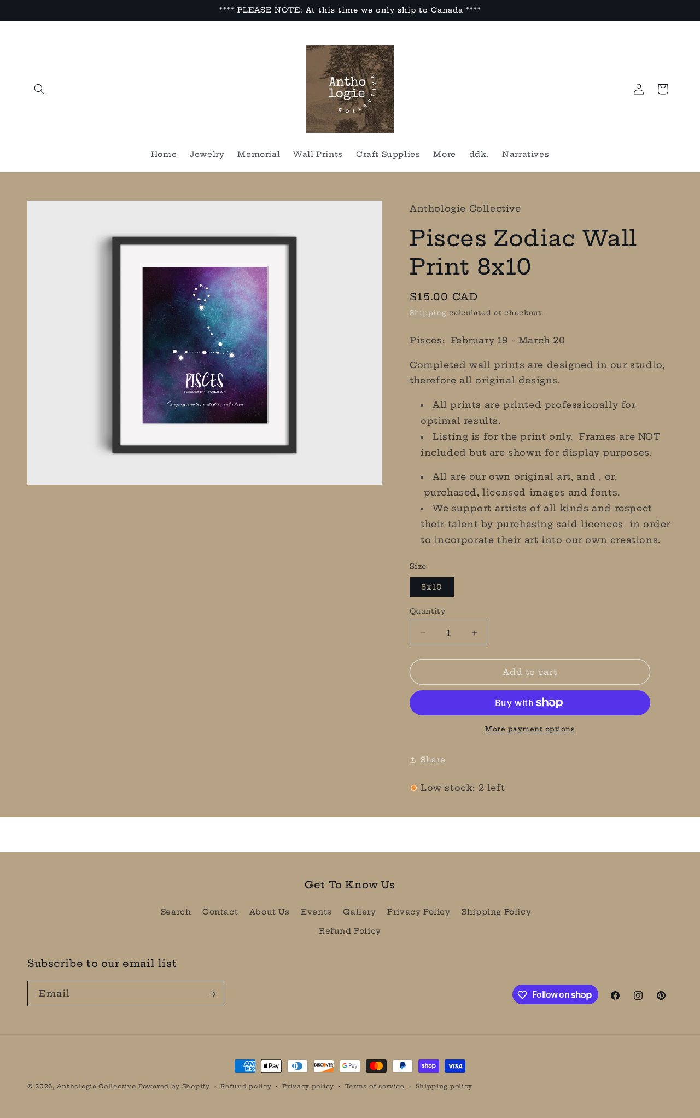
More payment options (530, 729)
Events (316, 912)
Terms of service (375, 1086)
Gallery (359, 912)
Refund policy (245, 1086)
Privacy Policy (418, 912)
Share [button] (433, 760)
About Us (269, 912)
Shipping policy (444, 1086)
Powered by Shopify (174, 1086)
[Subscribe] (212, 994)
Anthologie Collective (96, 1086)
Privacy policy (308, 1086)
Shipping (428, 312)
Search (176, 912)
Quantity (427, 611)
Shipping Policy (496, 912)
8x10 (431, 587)
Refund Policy (350, 931)
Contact (220, 912)
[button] (39, 89)
